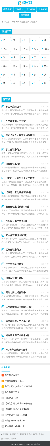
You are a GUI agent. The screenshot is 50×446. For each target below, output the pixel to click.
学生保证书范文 (12, 392)
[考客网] (25, 3)
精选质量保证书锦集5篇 (36, 49)
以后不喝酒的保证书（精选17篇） (46, 75)
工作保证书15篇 (36, 57)
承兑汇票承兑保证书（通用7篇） (16, 57)
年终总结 (7, 9)
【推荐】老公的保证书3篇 (17, 409)
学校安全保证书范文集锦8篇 (6, 57)
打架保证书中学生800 (6, 40)
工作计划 (19, 9)
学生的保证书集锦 (16, 66)
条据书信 (24, 22)
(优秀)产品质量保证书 (46, 49)
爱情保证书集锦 (6, 66)
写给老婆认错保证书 (6, 49)
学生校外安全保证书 (16, 83)
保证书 (33, 22)
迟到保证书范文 (26, 40)
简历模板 (25, 15)
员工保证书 (46, 66)
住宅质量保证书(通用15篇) (16, 49)
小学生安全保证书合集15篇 (16, 75)
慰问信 (41, 434)
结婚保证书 (33, 434)
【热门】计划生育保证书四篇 (18, 403)
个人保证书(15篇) (36, 83)
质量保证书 (6, 75)
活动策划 (42, 9)
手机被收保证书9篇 (26, 75)
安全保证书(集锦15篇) (16, 40)
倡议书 (13, 439)
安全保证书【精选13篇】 (16, 415)
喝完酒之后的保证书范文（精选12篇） (46, 83)
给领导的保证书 (36, 66)
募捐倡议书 (14, 434)
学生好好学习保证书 (26, 66)
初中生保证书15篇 (26, 83)
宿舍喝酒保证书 (46, 57)
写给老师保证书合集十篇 (26, 49)
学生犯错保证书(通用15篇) (36, 75)
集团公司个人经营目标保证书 (18, 386)
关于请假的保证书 (26, 57)
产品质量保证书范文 (14, 381)
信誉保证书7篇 (11, 398)
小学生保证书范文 (36, 40)
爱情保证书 (23, 434)
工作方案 (31, 9)
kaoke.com (29, 444)
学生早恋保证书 (12, 375)
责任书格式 (5, 439)
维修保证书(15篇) (46, 40)
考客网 (15, 22)
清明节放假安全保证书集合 (6, 83)
